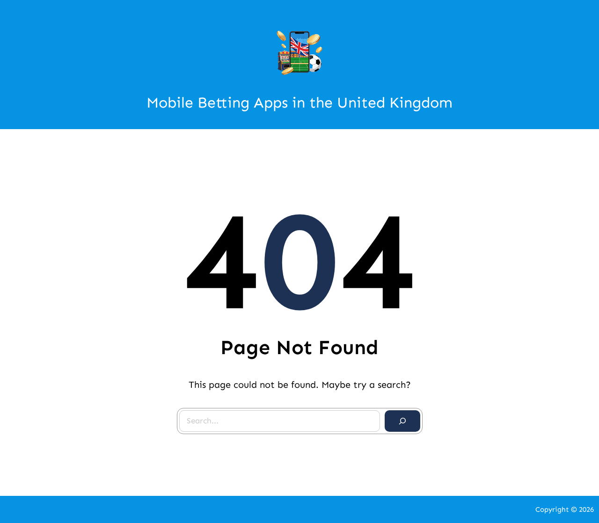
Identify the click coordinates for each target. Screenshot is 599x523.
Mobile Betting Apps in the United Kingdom (299, 102)
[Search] (402, 421)
